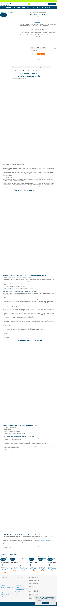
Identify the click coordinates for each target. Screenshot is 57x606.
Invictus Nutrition (39, 22)
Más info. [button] (39, 600)
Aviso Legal (3, 585)
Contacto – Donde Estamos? (6, 583)
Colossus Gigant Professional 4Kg (5, 569)
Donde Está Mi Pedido (19, 589)
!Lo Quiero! (41, 54)
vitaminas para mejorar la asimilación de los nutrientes (34, 542)
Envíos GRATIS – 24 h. (19, 581)
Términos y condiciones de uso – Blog (7, 591)
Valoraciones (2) (37, 67)
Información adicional (27, 67)
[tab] (9, 67)
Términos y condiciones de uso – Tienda (7, 588)
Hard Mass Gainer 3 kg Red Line (42, 569)
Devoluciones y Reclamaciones (21, 583)
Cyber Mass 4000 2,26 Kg (24, 569)
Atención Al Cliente (46, 67)
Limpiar (55, 48)
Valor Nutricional (17, 67)
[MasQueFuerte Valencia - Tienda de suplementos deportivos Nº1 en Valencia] (6, 4)
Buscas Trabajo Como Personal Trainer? (21, 592)
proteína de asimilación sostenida (32, 546)
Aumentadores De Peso (41, 12)
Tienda (34, 12)
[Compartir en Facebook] (37, 59)
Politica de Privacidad (5, 594)
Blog (2, 581)
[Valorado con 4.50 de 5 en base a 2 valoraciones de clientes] (38, 17)
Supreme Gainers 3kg (33, 569)
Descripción (9, 67)
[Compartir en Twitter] (39, 59)
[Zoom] (2, 25)
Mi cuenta (17, 587)
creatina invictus (11, 288)
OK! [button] (45, 602)
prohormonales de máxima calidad (47, 540)
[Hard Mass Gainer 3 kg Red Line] (42, 561)
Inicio (31, 12)
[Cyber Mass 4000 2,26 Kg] (24, 561)
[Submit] (29, 4)
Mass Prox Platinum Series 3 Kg (52, 569)
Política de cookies (4, 596)
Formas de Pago (18, 585)
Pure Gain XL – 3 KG (14, 569)
